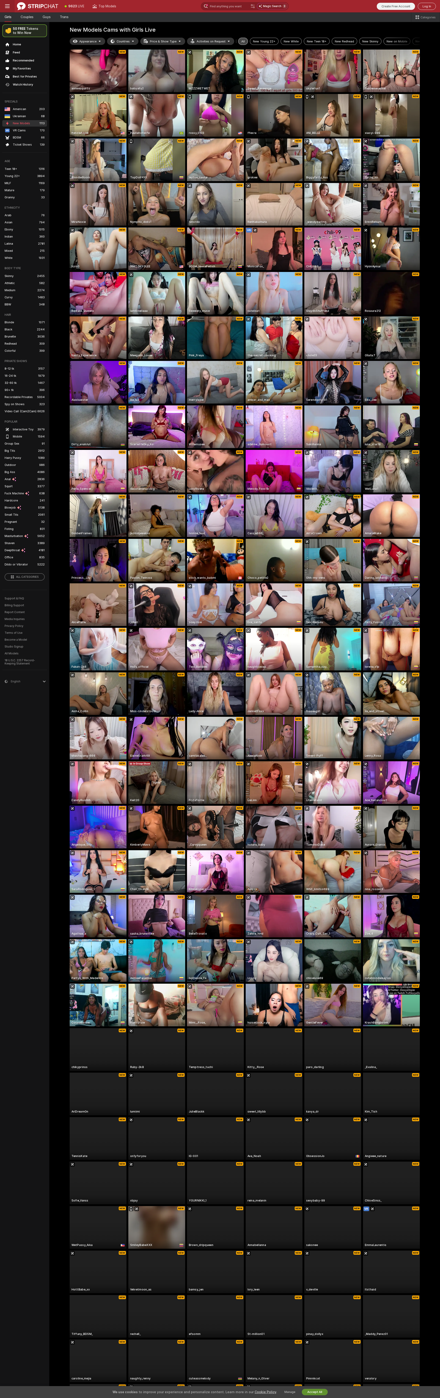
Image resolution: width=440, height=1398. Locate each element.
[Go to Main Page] (37, 6)
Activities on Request (211, 41)
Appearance (87, 41)
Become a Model (16, 639)
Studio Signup (14, 646)
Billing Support (14, 605)
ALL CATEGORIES (27, 577)
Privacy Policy (14, 626)
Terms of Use (13, 632)
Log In (427, 6)
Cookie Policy (265, 1392)
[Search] (253, 6)
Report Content (15, 612)
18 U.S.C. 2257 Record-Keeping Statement (20, 662)
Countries (123, 41)
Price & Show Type (163, 41)
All (243, 41)
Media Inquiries (15, 619)
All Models (12, 653)
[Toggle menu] (7, 6)
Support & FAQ (14, 598)
